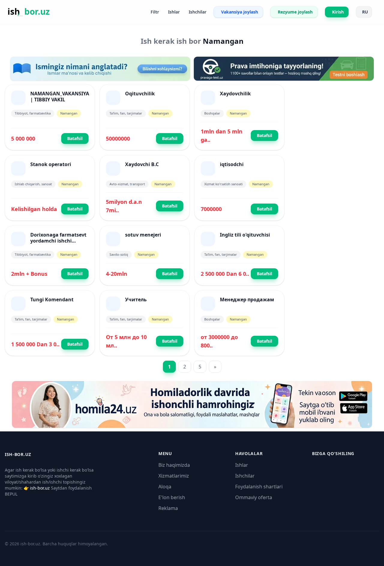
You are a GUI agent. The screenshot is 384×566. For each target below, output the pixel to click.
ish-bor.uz (40, 488)
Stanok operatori (50, 164)
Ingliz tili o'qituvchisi (245, 234)
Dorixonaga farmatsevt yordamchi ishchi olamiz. (58, 240)
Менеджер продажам (247, 299)
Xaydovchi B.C (142, 164)
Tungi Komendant (52, 299)
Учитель (136, 299)
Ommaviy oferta (253, 497)
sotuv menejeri (143, 234)
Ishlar (241, 465)
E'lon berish (171, 497)
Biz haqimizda (174, 465)
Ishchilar (245, 475)
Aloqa (164, 486)
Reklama (168, 508)
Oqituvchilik (140, 93)
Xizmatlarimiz (173, 475)
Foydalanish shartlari (259, 486)
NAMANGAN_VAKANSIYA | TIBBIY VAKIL (59, 96)
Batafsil (74, 138)
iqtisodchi (232, 164)
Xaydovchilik (235, 93)
